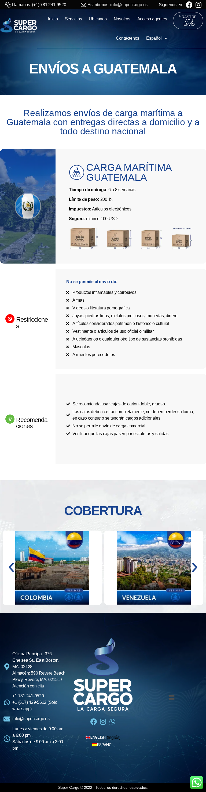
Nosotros (122, 19)
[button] (188, 20)
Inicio (53, 19)
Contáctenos (127, 38)
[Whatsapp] (112, 721)
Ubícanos (97, 19)
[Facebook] (189, 4)
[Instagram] (198, 4)
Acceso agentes (152, 19)
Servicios (73, 19)
